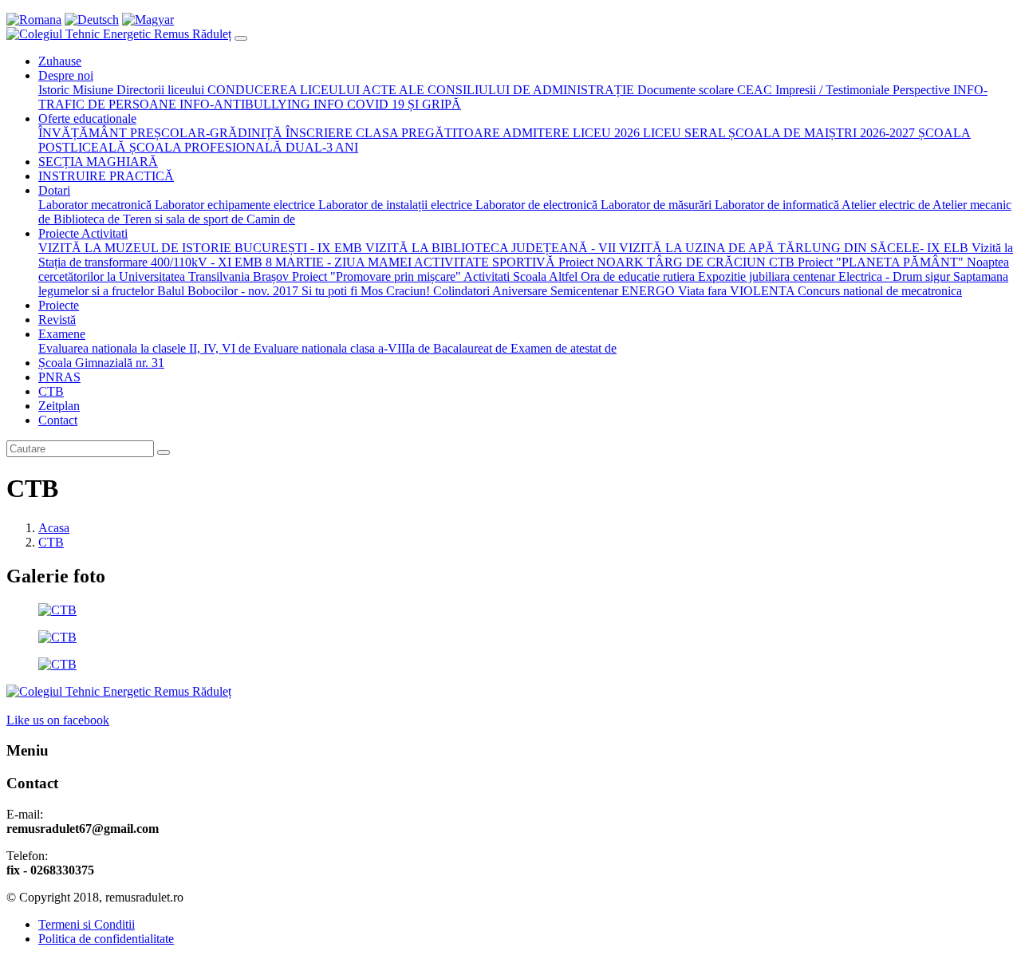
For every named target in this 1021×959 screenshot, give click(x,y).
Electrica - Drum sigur (894, 276)
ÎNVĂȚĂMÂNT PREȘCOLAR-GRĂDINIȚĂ (160, 133)
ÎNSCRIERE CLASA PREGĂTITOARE (391, 133)
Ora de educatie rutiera (638, 276)
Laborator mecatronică (95, 204)
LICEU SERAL (682, 133)
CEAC (753, 90)
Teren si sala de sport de (181, 219)
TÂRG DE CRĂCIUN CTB (719, 262)
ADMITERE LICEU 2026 (570, 133)
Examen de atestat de (562, 348)
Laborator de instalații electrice (393, 204)
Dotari (54, 190)
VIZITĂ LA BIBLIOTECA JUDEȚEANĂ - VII (489, 248)
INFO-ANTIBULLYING (244, 104)
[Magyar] (148, 19)
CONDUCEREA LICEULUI (282, 90)
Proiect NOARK (599, 262)
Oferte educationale (87, 118)
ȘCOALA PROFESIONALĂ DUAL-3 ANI (242, 147)
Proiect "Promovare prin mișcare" (375, 276)
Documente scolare (684, 90)
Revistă (57, 319)
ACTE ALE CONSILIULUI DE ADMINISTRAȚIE (497, 90)
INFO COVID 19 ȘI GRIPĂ (387, 104)
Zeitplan (59, 405)
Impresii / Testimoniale (830, 90)
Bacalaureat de (468, 348)
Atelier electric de (884, 204)
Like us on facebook (57, 720)
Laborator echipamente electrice (233, 204)
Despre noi (65, 75)
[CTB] (57, 610)
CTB (51, 391)
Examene (61, 334)
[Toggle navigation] (241, 38)
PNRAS (59, 377)
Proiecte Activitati (83, 233)
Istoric (53, 90)
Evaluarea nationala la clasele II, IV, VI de (144, 348)
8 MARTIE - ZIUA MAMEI (339, 262)
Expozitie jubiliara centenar (768, 276)
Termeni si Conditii (86, 924)
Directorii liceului (158, 90)
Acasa (53, 528)
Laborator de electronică (534, 204)
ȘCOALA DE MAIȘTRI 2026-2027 (820, 133)
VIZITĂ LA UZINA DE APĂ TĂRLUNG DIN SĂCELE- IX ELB (792, 248)
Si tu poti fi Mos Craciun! (364, 291)
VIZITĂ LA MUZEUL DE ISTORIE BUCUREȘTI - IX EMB (200, 248)
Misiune (91, 90)
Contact (57, 420)
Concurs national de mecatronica (878, 291)
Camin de (269, 219)
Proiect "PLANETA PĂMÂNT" (879, 262)
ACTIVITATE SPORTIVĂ (483, 262)
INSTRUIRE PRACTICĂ (106, 176)
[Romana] (33, 19)
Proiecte (58, 305)
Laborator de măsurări (654, 204)
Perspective (919, 90)
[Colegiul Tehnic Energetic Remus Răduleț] (118, 34)
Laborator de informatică (775, 204)
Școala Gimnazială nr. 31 (101, 362)
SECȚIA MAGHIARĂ (98, 161)
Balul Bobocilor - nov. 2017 (226, 291)
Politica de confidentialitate (106, 938)
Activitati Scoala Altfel (519, 276)
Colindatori (461, 291)
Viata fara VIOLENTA (734, 291)
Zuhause (59, 61)
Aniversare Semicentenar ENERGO (583, 291)
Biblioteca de (85, 219)
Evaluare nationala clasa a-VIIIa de (340, 348)
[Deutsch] (92, 19)
